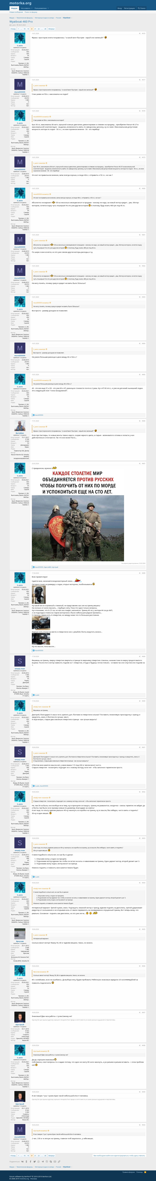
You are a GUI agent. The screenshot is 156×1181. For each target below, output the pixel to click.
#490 (143, 701)
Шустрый (20, 1024)
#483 (143, 297)
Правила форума (128, 1172)
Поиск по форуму (31, 12)
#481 (143, 235)
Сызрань (26, 1035)
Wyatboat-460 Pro (21, 21)
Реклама (33, 1179)
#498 (143, 1045)
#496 (143, 966)
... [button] (21, 29)
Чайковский (25, 951)
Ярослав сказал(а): (39, 972)
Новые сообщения (16, 12)
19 (28, 29)
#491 (143, 747)
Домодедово (25, 445)
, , (46, 567)
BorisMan (20, 433)
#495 (143, 929)
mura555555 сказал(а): (41, 117)
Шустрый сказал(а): (40, 1051)
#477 (143, 80)
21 (35, 29)
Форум (14, 8)
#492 (143, 792)
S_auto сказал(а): (39, 86)
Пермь (26, 681)
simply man (20, 668)
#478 (143, 111)
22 (39, 29)
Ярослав (20, 941)
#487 (143, 463)
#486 (143, 421)
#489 (143, 656)
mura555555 (19, 92)
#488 (143, 573)
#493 (143, 838)
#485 (143, 375)
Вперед (51, 29)
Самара (26, 57)
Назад (13, 29)
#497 (143, 1012)
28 (45, 29)
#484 (143, 343)
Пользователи (41, 8)
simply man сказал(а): (40, 707)
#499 (143, 1092)
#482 (143, 266)
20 (31, 29)
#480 (143, 188)
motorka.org (24, 1179)
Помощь (139, 1172)
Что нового (25, 8)
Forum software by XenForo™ (30, 1176)
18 (24, 29)
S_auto (13, 25)
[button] (32, 8)
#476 (143, 33)
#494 (143, 883)
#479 (143, 157)
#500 (143, 1125)
